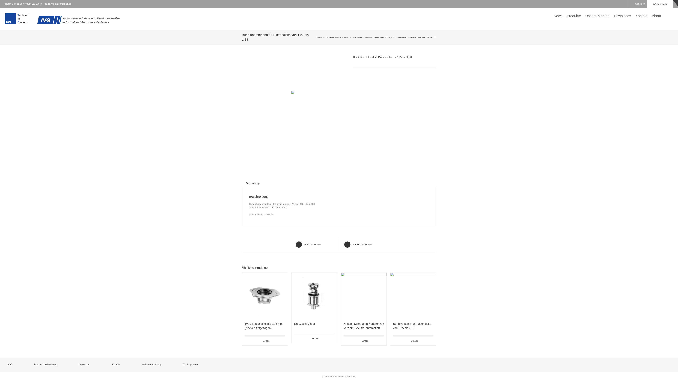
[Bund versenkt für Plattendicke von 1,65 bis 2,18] (413, 295)
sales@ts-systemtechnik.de (58, 4)
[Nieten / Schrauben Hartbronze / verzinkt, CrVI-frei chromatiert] (363, 295)
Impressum (84, 364)
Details (266, 341)
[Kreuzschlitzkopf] (314, 295)
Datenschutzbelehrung (45, 364)
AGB (9, 364)
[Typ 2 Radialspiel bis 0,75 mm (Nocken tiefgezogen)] (265, 295)
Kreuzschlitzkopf (304, 323)
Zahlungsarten (190, 364)
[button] (666, 15)
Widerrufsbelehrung (151, 364)
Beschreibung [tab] (253, 183)
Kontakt (116, 364)
